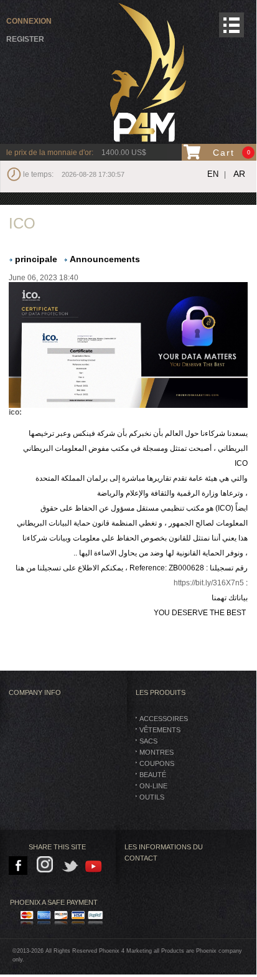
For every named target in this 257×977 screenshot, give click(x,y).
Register (25, 39)
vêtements (159, 730)
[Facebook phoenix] (19, 866)
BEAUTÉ (152, 774)
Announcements (105, 259)
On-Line (153, 786)
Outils (151, 797)
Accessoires (163, 718)
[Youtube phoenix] (94, 866)
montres (156, 752)
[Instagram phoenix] (47, 866)
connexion (29, 21)
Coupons (156, 763)
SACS (148, 741)
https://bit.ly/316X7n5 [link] (209, 582)
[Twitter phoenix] (70, 866)
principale (36, 259)
